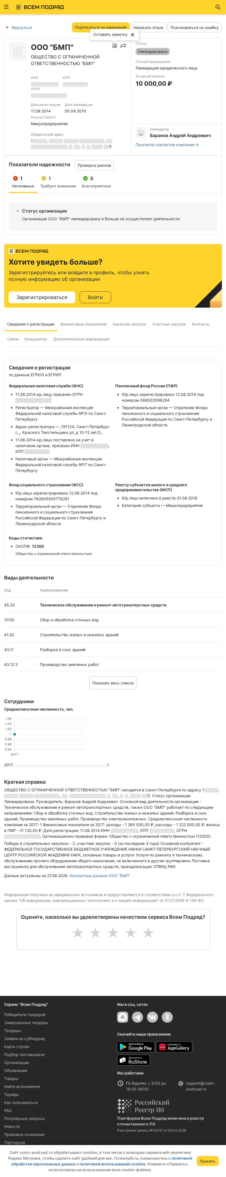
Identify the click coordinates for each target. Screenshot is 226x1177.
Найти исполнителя (22, 1086)
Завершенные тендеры (26, 1022)
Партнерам (14, 1142)
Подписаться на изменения (101, 27)
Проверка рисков (94, 165)
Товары (11, 1078)
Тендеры (12, 1030)
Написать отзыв (148, 27)
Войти (95, 297)
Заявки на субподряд (24, 1038)
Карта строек (16, 1046)
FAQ (8, 1110)
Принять (208, 1161)
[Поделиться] (123, 45)
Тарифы (11, 1094)
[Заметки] (114, 45)
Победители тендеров (24, 1014)
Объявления (15, 1070)
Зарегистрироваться (42, 297)
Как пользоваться (21, 1102)
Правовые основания (24, 1134)
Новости (12, 1126)
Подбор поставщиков (24, 1054)
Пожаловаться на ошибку (195, 27)
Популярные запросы (24, 1118)
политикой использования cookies (113, 1164)
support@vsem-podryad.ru (200, 1086)
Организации (16, 1062)
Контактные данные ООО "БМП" (100, 875)
